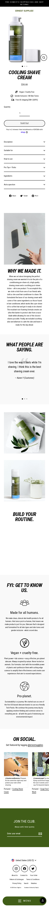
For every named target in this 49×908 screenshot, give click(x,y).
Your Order (33, 875)
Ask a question (9, 185)
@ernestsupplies (35, 745)
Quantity (7, 107)
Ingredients (8, 176)
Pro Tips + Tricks (10, 167)
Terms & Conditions (32, 879)
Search (26, 883)
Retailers (34, 883)
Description (8, 142)
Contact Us (23, 875)
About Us (15, 875)
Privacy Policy (16, 883)
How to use (8, 159)
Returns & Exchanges (17, 879)
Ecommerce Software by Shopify (31, 887)
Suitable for (8, 150)
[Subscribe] (40, 834)
